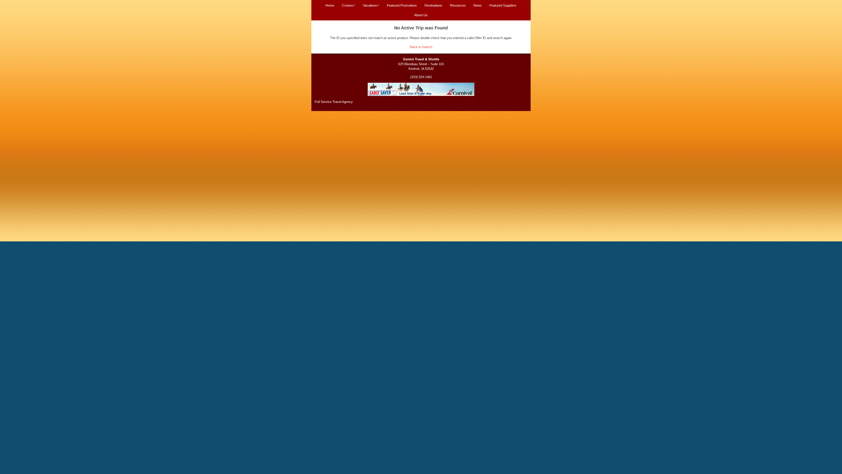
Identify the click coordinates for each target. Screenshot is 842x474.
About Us (421, 15)
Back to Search (421, 47)
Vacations (370, 5)
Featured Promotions (402, 5)
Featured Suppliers (502, 5)
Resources (458, 5)
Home (329, 5)
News (477, 5)
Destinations (433, 5)
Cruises (347, 5)
